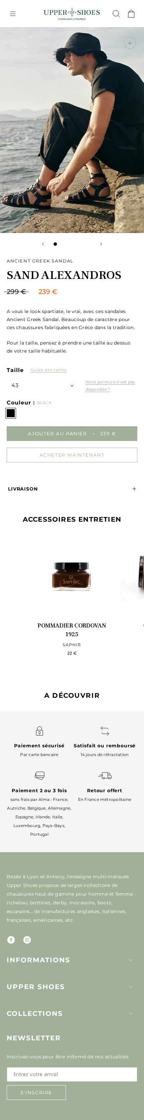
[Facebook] (11, 940)
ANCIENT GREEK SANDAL (40, 261)
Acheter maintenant (72, 455)
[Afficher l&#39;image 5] (82, 244)
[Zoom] (130, 43)
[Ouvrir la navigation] (12, 13)
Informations (38, 960)
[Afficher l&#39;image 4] (75, 244)
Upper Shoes (36, 987)
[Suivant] (101, 243)
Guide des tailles (48, 369)
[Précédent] (43, 243)
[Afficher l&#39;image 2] (62, 244)
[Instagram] (27, 940)
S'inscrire (36, 1093)
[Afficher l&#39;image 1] (55, 244)
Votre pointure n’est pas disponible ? (110, 385)
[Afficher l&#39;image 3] (68, 244)
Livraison (23, 489)
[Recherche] (116, 13)
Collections (35, 1014)
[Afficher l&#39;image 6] (88, 244)
